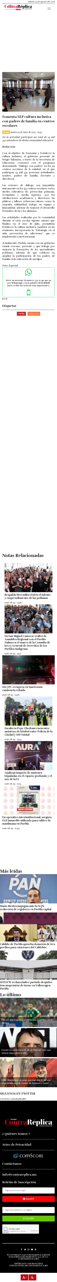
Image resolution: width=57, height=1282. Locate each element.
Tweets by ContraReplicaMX (13, 1099)
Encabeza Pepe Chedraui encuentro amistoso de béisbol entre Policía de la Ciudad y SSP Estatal (28, 731)
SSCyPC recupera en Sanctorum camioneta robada (22, 688)
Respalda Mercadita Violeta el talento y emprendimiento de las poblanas (28, 596)
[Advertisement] (28, 43)
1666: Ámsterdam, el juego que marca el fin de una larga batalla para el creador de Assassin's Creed (26, 1082)
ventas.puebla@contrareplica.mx (28, 1265)
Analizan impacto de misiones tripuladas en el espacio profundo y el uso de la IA (28, 776)
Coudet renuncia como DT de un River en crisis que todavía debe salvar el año (26, 1051)
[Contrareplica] (18, 8)
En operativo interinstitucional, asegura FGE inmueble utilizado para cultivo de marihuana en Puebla (27, 820)
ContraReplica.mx (28, 1259)
